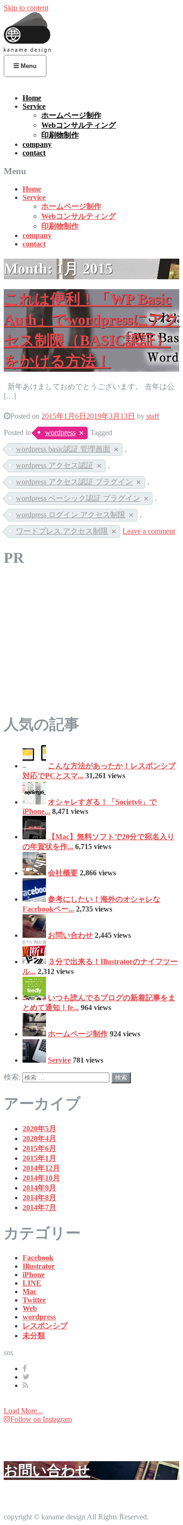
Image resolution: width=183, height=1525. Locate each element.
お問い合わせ (70, 935)
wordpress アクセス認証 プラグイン (74, 482)
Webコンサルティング (78, 125)
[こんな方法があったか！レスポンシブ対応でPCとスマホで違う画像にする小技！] (34, 766)
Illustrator (39, 1266)
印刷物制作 (60, 135)
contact (34, 153)
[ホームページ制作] (34, 1034)
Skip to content (26, 8)
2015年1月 (39, 1158)
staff (152, 416)
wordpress (60, 433)
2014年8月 (39, 1198)
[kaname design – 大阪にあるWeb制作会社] (27, 50)
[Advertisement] (91, 643)
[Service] (34, 1060)
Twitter (34, 1300)
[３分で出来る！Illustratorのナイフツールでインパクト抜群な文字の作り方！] (34, 962)
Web (30, 1308)
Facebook (38, 1258)
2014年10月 (41, 1178)
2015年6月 (39, 1148)
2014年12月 (41, 1168)
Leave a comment (148, 531)
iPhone (34, 1275)
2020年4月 (39, 1138)
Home (32, 98)
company (37, 144)
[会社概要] (34, 873)
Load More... (23, 1411)
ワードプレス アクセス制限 (62, 531)
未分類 (34, 1336)
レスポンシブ (45, 1326)
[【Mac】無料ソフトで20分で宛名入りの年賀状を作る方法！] (34, 837)
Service (34, 106)
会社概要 (63, 873)
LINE (32, 1283)
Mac (30, 1291)
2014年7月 (39, 1207)
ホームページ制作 (71, 115)
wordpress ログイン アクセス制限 (70, 515)
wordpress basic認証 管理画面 (63, 449)
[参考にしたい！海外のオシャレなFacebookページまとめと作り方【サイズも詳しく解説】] (34, 899)
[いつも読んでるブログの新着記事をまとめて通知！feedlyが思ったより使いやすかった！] (34, 998)
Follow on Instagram (41, 1419)
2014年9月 (39, 1188)
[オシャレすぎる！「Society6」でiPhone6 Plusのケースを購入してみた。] (34, 802)
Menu (28, 65)
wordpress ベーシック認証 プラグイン (78, 498)
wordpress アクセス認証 (54, 465)
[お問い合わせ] (34, 935)
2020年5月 (39, 1129)
